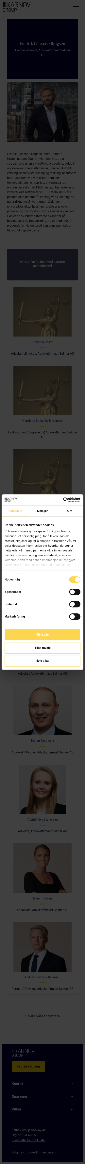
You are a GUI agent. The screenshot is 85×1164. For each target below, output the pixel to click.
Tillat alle (42, 634)
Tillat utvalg (43, 647)
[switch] (74, 592)
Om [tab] (69, 510)
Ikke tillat (42, 660)
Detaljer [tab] (42, 510)
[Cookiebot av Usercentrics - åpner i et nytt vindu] (63, 499)
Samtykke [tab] (15, 510)
